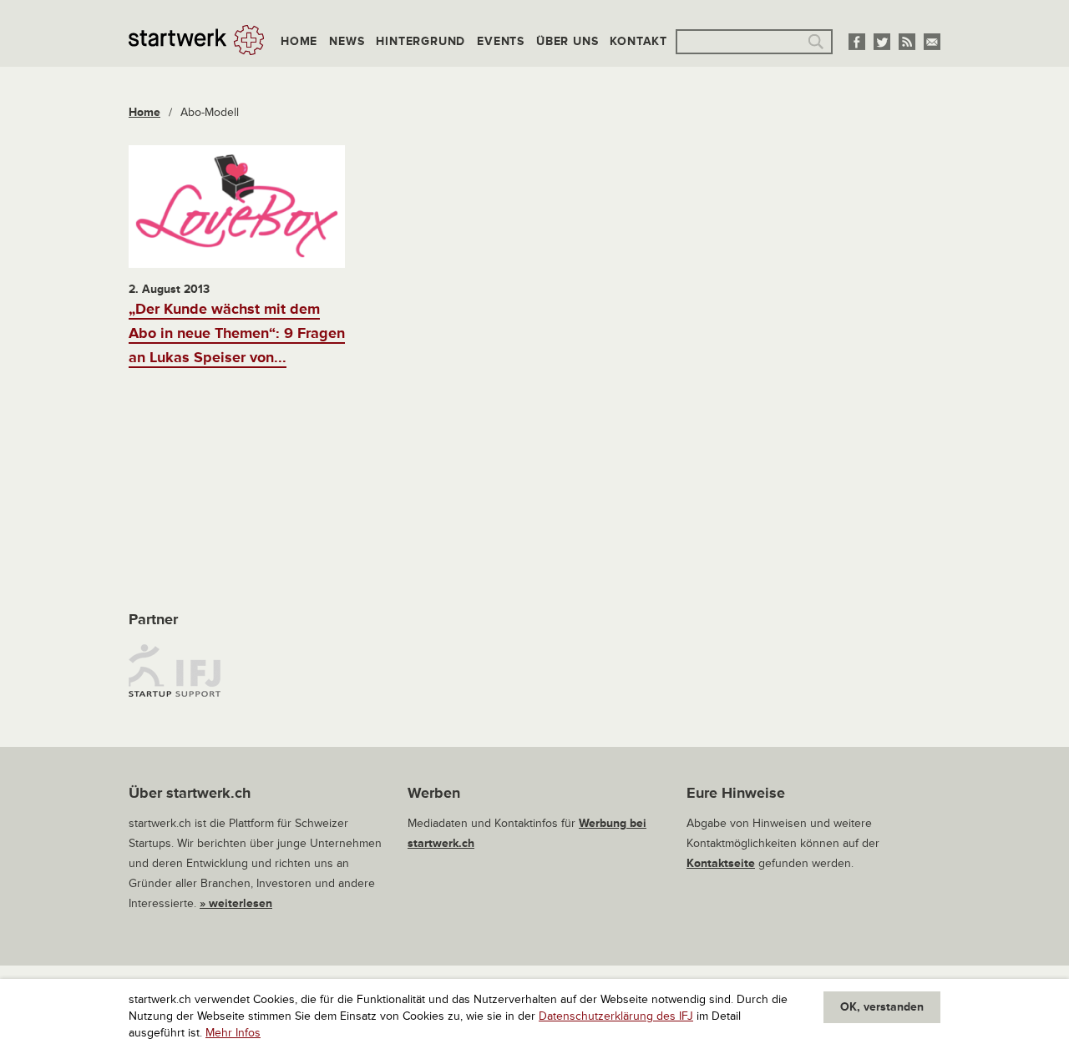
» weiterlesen (236, 903)
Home (299, 41)
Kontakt (638, 41)
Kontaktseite (720, 863)
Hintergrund (420, 41)
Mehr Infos (233, 1033)
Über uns (567, 41)
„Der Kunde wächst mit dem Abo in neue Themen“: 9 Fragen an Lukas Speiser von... (237, 333)
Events (500, 41)
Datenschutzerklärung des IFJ (616, 1016)
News (346, 41)
